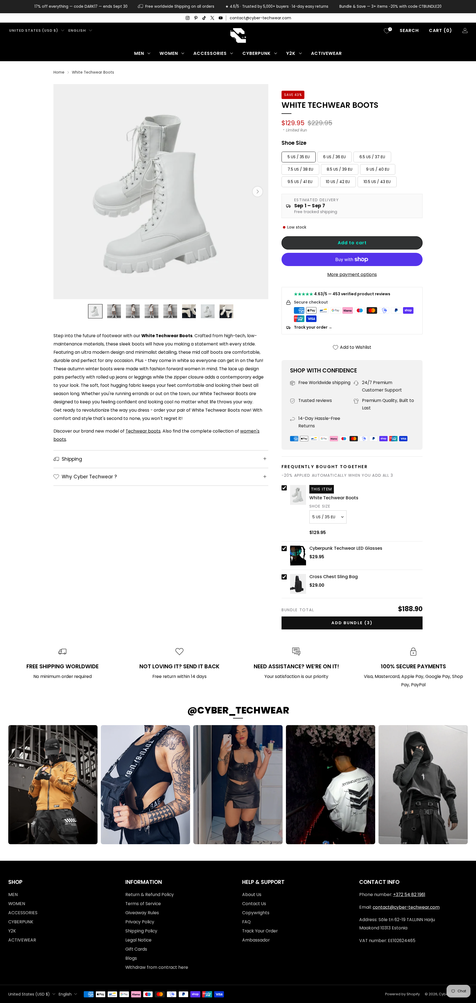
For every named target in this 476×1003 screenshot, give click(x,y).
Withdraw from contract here (156, 967)
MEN (139, 53)
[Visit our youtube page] (221, 18)
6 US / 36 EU (334, 157)
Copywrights (255, 913)
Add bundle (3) (352, 623)
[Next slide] (257, 191)
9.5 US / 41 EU (300, 181)
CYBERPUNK (256, 53)
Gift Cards (136, 949)
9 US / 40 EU (377, 169)
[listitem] (81, 6)
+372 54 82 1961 (409, 894)
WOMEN (168, 53)
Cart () (440, 30)
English (77, 30)
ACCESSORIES (210, 53)
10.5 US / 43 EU (377, 181)
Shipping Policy (141, 931)
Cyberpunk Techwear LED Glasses (345, 548)
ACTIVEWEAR (326, 53)
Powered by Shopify (402, 994)
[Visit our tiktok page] (204, 18)
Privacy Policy (139, 922)
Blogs (131, 958)
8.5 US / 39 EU (339, 169)
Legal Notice (138, 940)
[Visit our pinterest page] (196, 18)
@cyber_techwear (238, 710)
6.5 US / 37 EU (372, 157)
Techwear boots (143, 431)
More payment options (352, 274)
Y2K (291, 53)
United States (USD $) (33, 30)
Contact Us (254, 904)
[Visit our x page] (212, 18)
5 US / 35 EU (299, 157)
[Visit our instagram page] (187, 18)
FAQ (246, 922)
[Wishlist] (387, 31)
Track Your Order (260, 931)
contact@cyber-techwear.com (260, 18)
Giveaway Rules (142, 913)
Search (409, 30)
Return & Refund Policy (149, 894)
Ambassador (256, 940)
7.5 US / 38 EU (300, 169)
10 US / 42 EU (338, 181)
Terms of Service (143, 904)
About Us (251, 894)
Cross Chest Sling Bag (333, 577)
